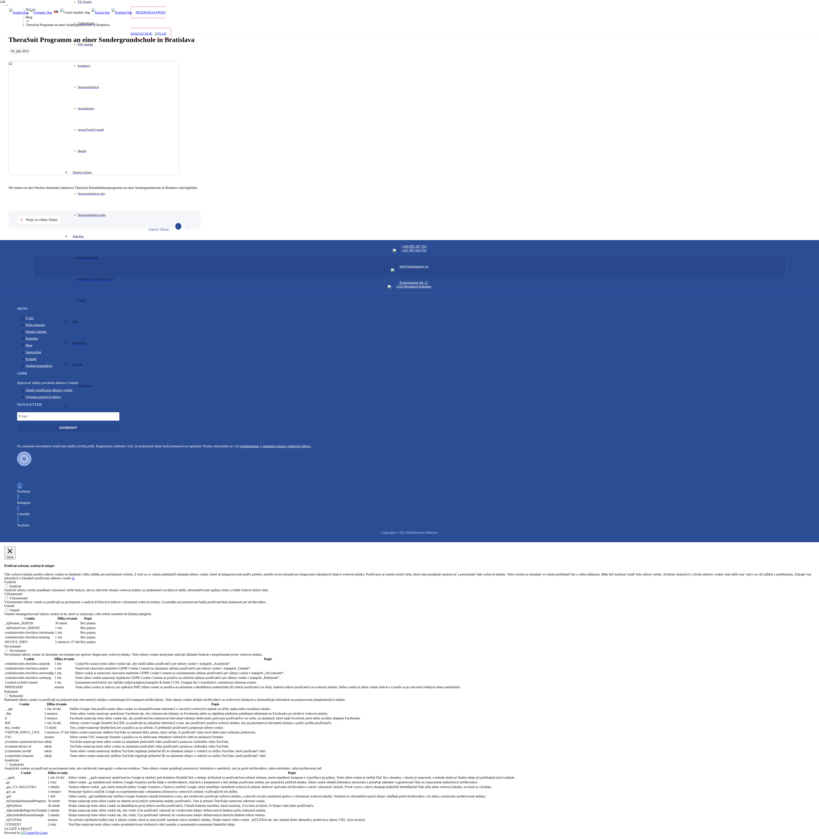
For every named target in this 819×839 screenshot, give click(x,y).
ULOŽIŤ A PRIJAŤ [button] (18, 829)
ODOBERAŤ (68, 427)
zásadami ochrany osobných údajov (287, 446)
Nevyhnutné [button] (12, 646)
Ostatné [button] (9, 606)
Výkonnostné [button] (13, 594)
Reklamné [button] (11, 691)
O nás (29, 318)
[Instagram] (19, 497)
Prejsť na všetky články (42, 220)
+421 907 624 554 (413, 250)
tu (73, 578)
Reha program (35, 325)
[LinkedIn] (19, 508)
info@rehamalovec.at (413, 266)
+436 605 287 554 (413, 246)
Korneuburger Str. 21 (413, 282)
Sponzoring (33, 352)
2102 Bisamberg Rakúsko (413, 286)
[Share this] (178, 226)
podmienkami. (250, 446)
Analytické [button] (11, 760)
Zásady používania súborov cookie (49, 390)
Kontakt (31, 359)
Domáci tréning (36, 331)
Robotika (32, 338)
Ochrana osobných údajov (43, 397)
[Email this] (188, 226)
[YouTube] (19, 520)
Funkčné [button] (10, 582)
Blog (29, 345)
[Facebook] (6, 4)
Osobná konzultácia (39, 366)
